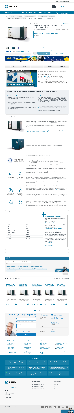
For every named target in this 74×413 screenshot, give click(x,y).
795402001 (57, 323)
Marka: (66, 23)
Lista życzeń (58, 29)
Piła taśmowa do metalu (11, 343)
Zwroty (55, 386)
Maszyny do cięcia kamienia (61, 345)
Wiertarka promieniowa (11, 351)
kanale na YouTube (46, 76)
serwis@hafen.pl (53, 324)
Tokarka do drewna (43, 343)
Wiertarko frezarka (10, 344)
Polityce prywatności (26, 331)
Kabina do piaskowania (60, 347)
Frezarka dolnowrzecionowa (45, 347)
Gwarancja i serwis (57, 390)
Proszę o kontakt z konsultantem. (36, 266)
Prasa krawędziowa (27, 343)
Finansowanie (29, 12)
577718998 (53, 323)
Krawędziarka (26, 349)
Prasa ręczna (26, 344)
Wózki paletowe (59, 348)
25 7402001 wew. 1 (54, 317)
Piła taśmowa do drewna (44, 349)
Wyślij (26, 334)
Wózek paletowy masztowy (61, 349)
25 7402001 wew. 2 (54, 331)
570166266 (53, 332)
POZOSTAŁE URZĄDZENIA (36, 392)
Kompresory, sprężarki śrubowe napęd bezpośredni (46, 16)
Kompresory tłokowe (59, 340)
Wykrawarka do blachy (28, 353)
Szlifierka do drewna (43, 353)
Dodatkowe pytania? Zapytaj (59, 53)
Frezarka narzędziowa (11, 347)
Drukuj (67, 29)
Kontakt (49, 12)
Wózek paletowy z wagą (60, 351)
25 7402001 (46, 315)
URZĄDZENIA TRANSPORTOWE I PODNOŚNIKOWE (41, 390)
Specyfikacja (49, 66)
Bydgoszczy (37, 187)
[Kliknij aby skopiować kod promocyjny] (21, 58)
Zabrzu (41, 187)
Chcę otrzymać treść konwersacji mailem (14, 268)
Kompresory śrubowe (60, 342)
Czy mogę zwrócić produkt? (41, 268)
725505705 (53, 318)
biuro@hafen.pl (66, 13)
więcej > (29, 51)
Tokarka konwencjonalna (11, 342)
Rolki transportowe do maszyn (61, 343)
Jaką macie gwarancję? (11, 270)
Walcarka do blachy (27, 347)
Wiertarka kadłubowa (11, 349)
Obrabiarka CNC (10, 353)
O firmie (55, 394)
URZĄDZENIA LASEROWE (36, 397)
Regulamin (56, 384)
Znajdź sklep (57, 1)
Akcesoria (62, 66)
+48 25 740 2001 (66, 12)
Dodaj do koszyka (44, 53)
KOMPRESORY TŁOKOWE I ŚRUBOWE (16, 16)
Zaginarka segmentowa (28, 345)
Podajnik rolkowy (59, 344)
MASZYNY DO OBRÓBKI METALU (38, 384)
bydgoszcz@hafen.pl (53, 329)
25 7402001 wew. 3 (54, 327)
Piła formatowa (42, 344)
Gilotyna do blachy (27, 348)
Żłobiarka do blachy (27, 352)
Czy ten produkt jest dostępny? (23, 266)
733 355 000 (53, 328)
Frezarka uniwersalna (11, 345)
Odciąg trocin (42, 345)
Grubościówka (42, 340)
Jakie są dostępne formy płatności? (29, 268)
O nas (23, 12)
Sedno (24, 66)
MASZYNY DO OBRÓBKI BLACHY (38, 386)
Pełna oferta (8, 12)
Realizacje (40, 12)
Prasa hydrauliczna (27, 340)
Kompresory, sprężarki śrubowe (30, 16)
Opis (37, 66)
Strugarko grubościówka (44, 342)
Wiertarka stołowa (10, 348)
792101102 (62, 318)
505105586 (57, 318)
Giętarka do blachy (27, 342)
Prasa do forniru (43, 352)
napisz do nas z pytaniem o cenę (46, 34)
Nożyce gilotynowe (27, 351)
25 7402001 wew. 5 (54, 322)
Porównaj (63, 29)
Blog (45, 12)
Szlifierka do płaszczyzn (11, 352)
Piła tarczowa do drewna (44, 348)
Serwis (35, 12)
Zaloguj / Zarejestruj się (65, 1)
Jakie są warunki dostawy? (11, 266)
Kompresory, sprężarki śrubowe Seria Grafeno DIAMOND (17, 18)
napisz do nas (57, 189)
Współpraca (56, 392)
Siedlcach (33, 187)
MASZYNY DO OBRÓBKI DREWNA (38, 388)
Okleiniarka (42, 351)
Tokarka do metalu (10, 340)
